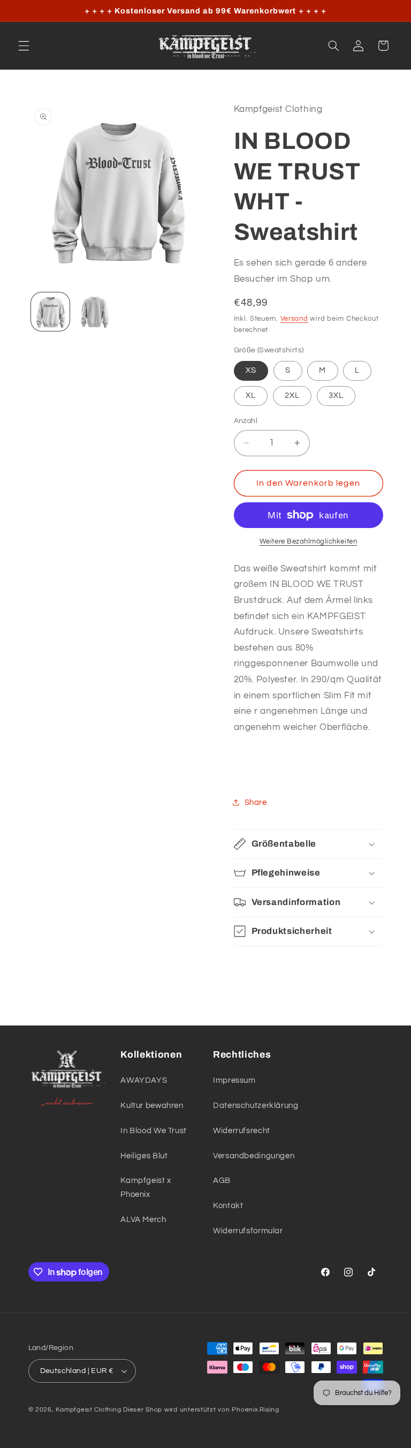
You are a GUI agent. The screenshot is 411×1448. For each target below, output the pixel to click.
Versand (294, 318)
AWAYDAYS (143, 1080)
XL (251, 395)
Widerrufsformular (248, 1231)
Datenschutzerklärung (256, 1106)
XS (251, 370)
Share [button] (256, 802)
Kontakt (228, 1206)
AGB (222, 1180)
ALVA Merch (143, 1220)
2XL (292, 395)
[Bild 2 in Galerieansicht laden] (94, 311)
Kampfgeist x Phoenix (145, 1187)
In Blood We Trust (153, 1131)
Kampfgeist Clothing (88, 1410)
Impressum (234, 1080)
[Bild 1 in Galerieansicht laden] (50, 311)
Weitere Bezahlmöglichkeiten (308, 541)
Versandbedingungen (253, 1156)
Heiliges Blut (144, 1156)
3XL (336, 395)
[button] (23, 45)
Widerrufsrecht (241, 1131)
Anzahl (246, 421)
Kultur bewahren (151, 1106)
